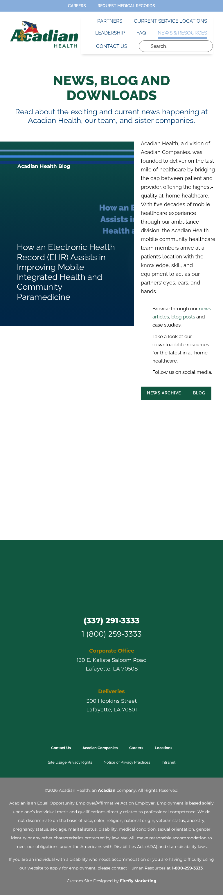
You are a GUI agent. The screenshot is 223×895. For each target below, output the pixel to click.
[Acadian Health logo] (111, 560)
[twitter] (153, 408)
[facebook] (143, 408)
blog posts (183, 317)
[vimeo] (127, 593)
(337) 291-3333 (112, 620)
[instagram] (106, 593)
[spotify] (137, 593)
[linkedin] (164, 408)
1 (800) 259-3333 (112, 634)
